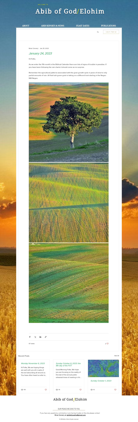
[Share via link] (46, 337)
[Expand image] (69, 122)
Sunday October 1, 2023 (101, 381)
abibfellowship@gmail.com (76, 415)
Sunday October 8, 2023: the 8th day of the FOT (68, 364)
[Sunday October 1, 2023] (103, 368)
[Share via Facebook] (30, 337)
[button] (52, 26)
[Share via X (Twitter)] (35, 337)
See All (116, 355)
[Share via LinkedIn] (40, 337)
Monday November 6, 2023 (33, 363)
